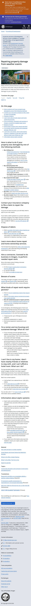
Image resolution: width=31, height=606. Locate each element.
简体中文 (3, 100)
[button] (24, 26)
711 (2, 520)
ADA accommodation (6, 568)
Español (9, 98)
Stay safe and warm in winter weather (11, 449)
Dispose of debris (9, 116)
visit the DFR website (21, 221)
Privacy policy (4, 574)
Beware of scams (8, 125)
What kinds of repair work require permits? (15, 126)
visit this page (8, 442)
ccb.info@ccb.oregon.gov (15, 272)
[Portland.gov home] (7, 27)
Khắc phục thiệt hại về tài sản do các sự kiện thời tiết (15, 485)
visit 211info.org (19, 392)
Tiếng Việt (21, 98)
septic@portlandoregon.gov (17, 430)
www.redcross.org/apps (19, 389)
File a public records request (14, 432)
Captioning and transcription (9, 571)
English (3, 281)
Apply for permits (6, 463)
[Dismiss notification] (27, 36)
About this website (6, 581)
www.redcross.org (12, 384)
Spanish (12, 281)
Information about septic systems (13, 137)
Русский (15, 98)
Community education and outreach (10, 469)
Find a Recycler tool (14, 233)
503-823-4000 (17, 518)
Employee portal (5, 584)
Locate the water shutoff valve (15, 179)
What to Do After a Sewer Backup (10, 457)
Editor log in (4, 587)
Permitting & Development (13, 31)
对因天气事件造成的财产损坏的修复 (10, 490)
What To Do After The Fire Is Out (10, 460)
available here (20, 184)
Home (2, 31)
